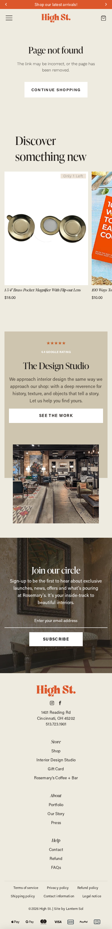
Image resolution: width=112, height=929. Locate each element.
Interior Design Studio (56, 759)
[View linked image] (56, 483)
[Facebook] (60, 703)
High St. (45, 908)
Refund (56, 858)
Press (56, 822)
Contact (56, 849)
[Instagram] (52, 703)
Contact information (59, 896)
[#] (55, 404)
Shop (56, 750)
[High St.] (56, 17)
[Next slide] (101, 236)
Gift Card (56, 768)
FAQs (56, 867)
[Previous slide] (10, 236)
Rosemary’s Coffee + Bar (56, 777)
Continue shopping (56, 90)
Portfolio (56, 804)
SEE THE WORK (56, 415)
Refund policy (88, 887)
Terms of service (25, 887)
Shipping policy (23, 896)
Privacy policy (58, 887)
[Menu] (9, 18)
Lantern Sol (74, 908)
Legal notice (91, 896)
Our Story (55, 813)
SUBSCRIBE (56, 639)
